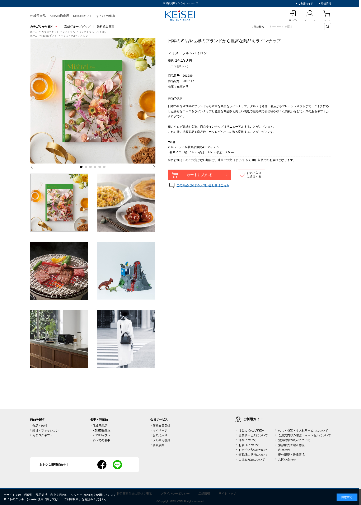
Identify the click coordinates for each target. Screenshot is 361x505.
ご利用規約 (71, 499)
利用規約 (284, 450)
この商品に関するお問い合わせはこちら (203, 185)
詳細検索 (259, 26)
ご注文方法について (252, 459)
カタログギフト (42, 435)
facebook (102, 464)
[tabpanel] (92, 101)
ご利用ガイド (305, 3)
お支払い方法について (253, 450)
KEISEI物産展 (59, 16)
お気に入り (160, 435)
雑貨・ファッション (45, 430)
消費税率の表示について (294, 440)
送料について (247, 440)
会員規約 (158, 445)
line (117, 464)
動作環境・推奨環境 (291, 454)
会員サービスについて (253, 435)
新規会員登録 (161, 425)
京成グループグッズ (77, 26)
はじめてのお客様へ (252, 430)
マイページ (160, 430)
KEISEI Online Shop (180, 16)
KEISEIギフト (83, 16)
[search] (327, 26)
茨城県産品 (38, 16)
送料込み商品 (105, 26)
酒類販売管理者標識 (291, 445)
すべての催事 (106, 16)
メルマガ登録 (161, 440)
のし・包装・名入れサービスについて (303, 430)
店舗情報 (325, 3)
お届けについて (249, 445)
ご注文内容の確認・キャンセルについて (304, 435)
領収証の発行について (253, 454)
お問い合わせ (287, 459)
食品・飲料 (39, 425)
